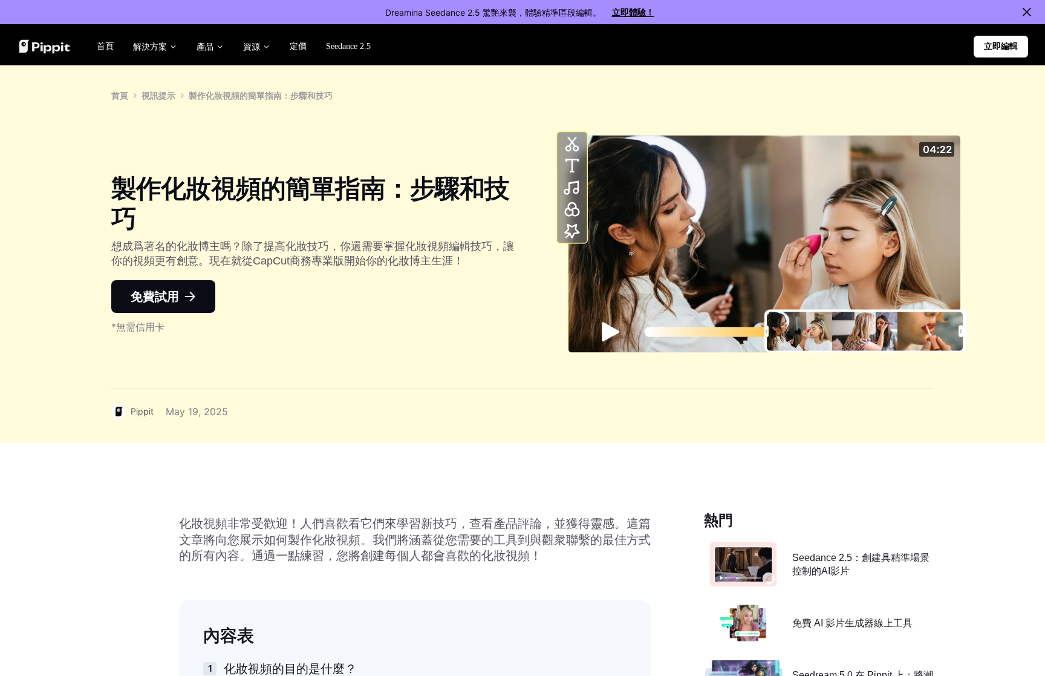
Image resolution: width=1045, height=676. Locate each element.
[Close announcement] (1027, 12)
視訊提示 (158, 95)
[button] (1001, 46)
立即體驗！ (633, 12)
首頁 (119, 95)
